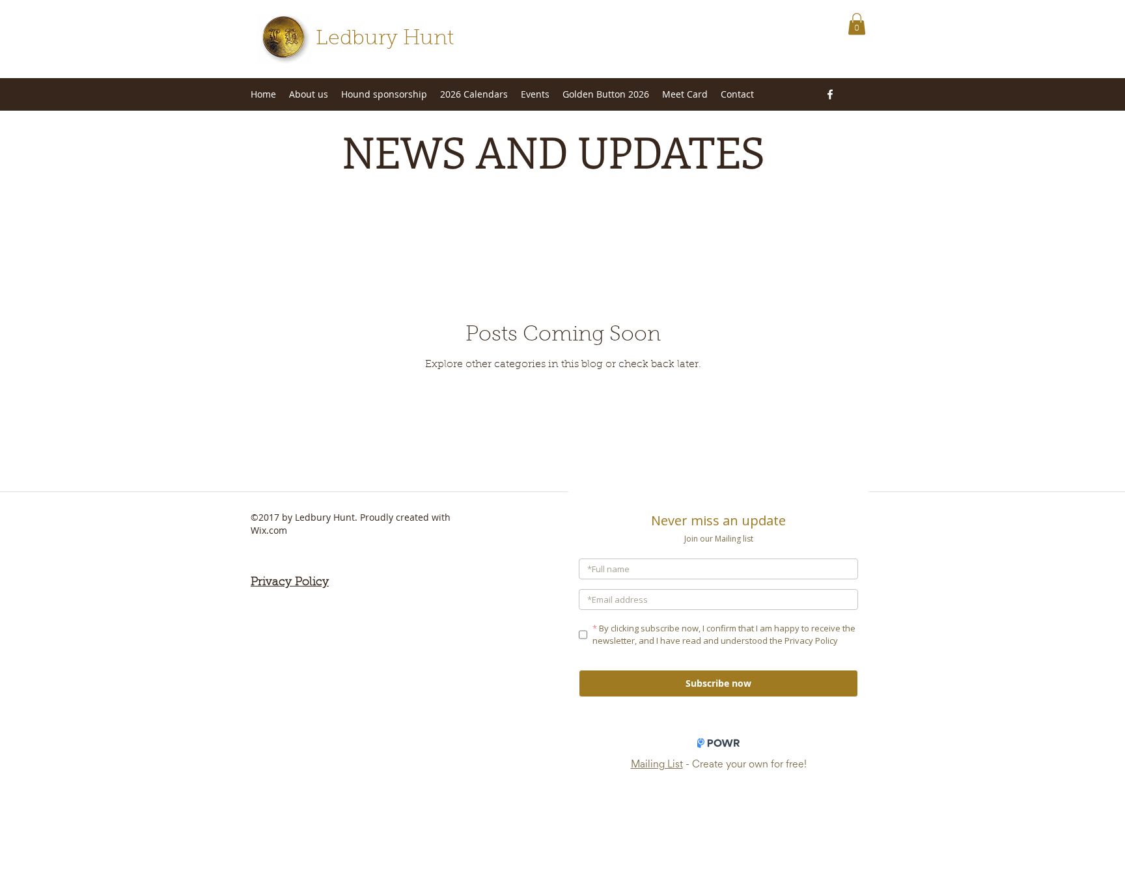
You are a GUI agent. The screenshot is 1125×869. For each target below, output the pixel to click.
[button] (857, 23)
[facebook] (830, 94)
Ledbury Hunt (385, 39)
